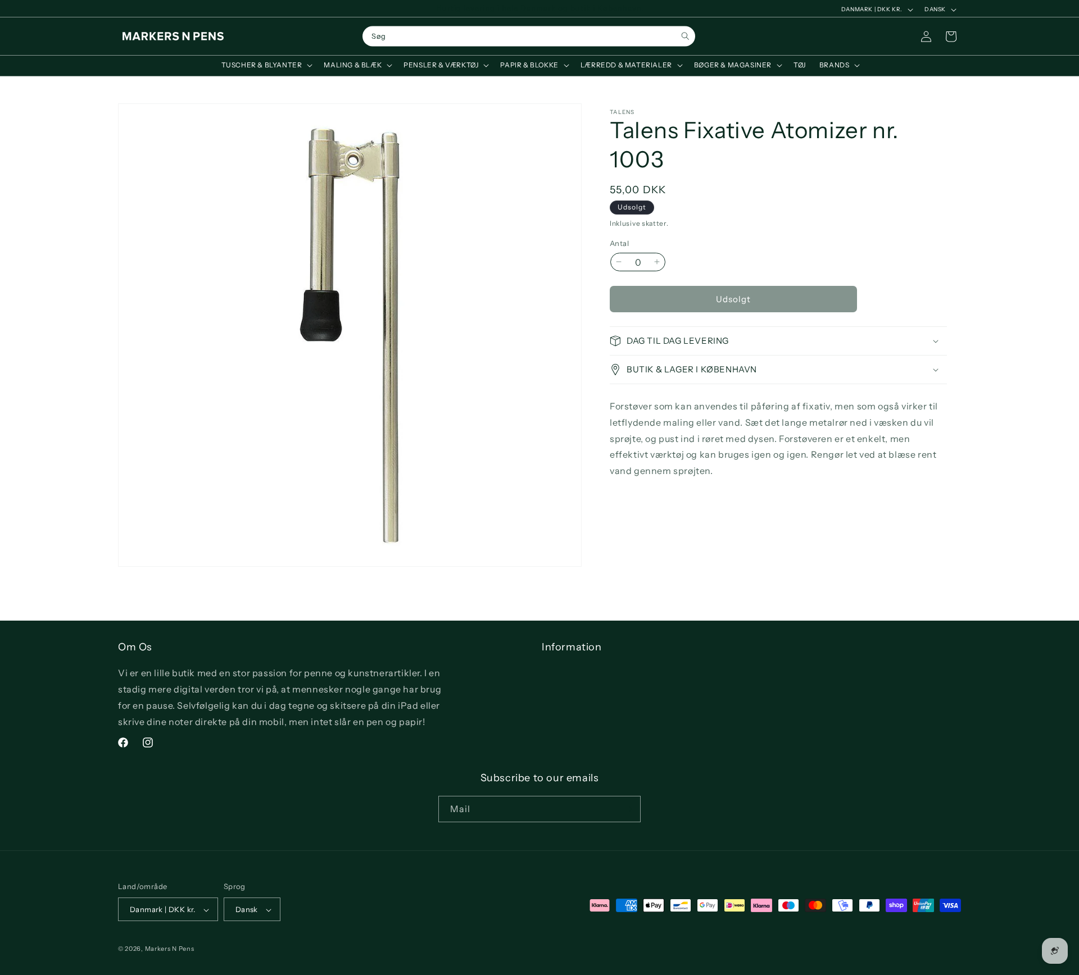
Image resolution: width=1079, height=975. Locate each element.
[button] (266, 65)
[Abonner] (627, 809)
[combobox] (528, 36)
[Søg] (685, 36)
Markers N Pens (169, 949)
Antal (619, 242)
